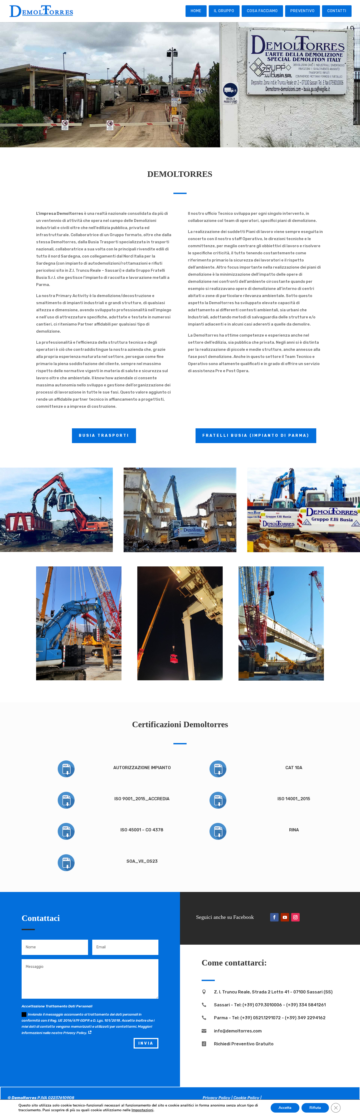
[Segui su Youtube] (285, 917)
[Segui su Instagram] (295, 917)
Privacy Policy (216, 1097)
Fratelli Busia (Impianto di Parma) (255, 435)
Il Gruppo (224, 11)
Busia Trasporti (104, 435)
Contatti (336, 11)
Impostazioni (142, 1110)
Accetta (285, 1107)
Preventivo (302, 11)
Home (196, 11)
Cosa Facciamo (262, 11)
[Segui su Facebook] (274, 917)
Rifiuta (315, 1107)
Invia (146, 1043)
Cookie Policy (246, 1097)
